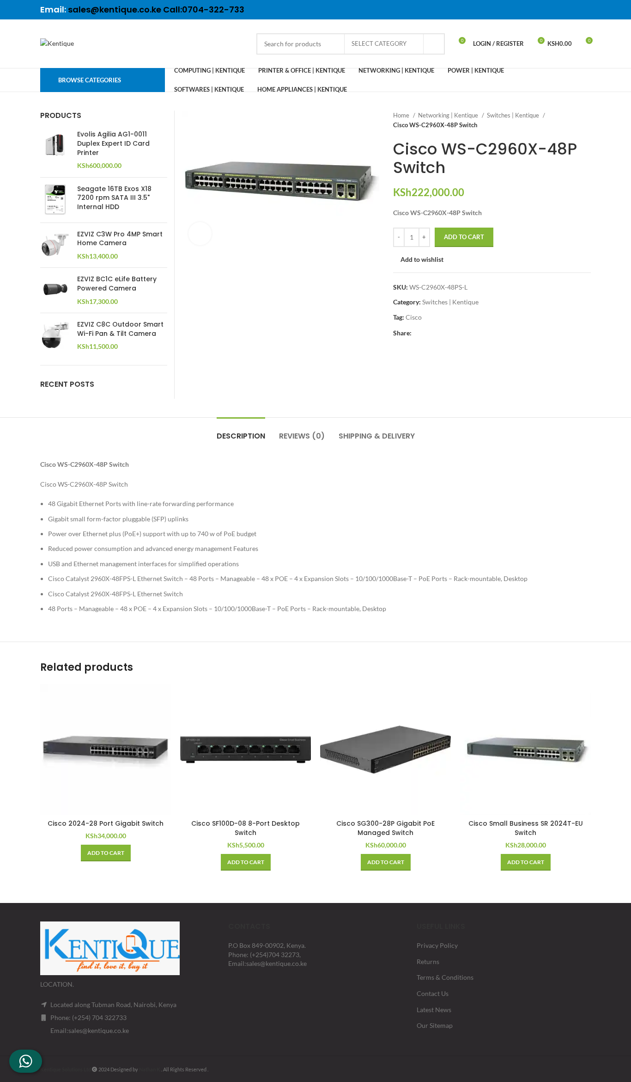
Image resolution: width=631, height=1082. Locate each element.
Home (402, 115)
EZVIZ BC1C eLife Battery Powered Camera (117, 284)
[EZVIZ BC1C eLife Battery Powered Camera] (55, 290)
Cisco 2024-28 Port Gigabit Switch (106, 823)
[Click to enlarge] (200, 233)
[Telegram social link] (585, 10)
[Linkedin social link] (573, 10)
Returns (428, 961)
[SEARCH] (434, 44)
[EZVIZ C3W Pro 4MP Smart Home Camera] (55, 245)
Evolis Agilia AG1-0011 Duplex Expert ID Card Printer (113, 143)
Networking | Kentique (448, 115)
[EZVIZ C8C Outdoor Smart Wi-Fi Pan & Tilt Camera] (55, 335)
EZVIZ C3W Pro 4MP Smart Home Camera (120, 239)
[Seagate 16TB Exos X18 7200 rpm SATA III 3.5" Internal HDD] (55, 200)
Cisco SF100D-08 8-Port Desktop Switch (245, 828)
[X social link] (549, 10)
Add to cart (464, 237)
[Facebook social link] (537, 10)
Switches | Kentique (513, 115)
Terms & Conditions (445, 977)
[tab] (241, 431)
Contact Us (433, 993)
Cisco (414, 317)
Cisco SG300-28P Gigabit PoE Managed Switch (385, 828)
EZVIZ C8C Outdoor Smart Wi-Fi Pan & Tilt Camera (120, 329)
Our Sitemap (435, 1025)
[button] (106, 853)
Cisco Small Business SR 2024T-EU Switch (525, 828)
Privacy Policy (437, 945)
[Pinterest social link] (561, 10)
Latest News (434, 1010)
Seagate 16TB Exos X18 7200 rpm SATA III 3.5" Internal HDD (114, 198)
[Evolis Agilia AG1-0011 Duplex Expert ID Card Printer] (55, 150)
